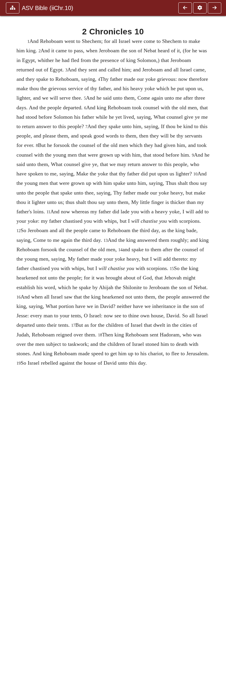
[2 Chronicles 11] (214, 8)
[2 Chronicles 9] (185, 8)
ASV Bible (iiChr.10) (47, 8)
